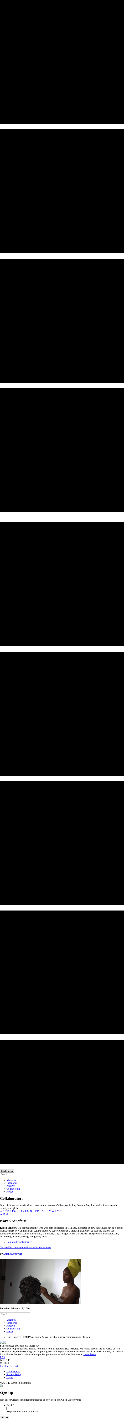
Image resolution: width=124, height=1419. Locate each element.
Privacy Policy (13, 1374)
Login (9, 1377)
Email (10, 1405)
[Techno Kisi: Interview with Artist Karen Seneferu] (40, 1303)
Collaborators (13, 1188)
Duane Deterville (12, 1253)
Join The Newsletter (10, 1366)
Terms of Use (13, 1371)
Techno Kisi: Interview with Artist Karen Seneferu (25, 1247)
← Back (4, 1214)
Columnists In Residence (19, 1242)
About (9, 1191)
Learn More (89, 1354)
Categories (11, 1183)
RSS (2, 1357)
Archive (10, 1185)
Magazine (11, 1180)
